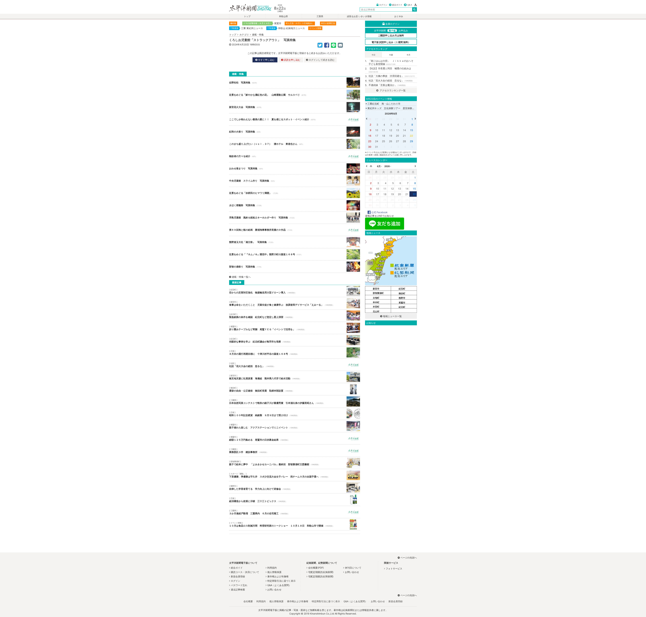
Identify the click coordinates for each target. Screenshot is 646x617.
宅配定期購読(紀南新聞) (320, 572)
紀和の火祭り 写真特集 (294, 132)
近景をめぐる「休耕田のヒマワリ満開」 (294, 193)
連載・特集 (258, 34)
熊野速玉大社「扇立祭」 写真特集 (294, 242)
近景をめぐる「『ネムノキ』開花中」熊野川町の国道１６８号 (294, 254)
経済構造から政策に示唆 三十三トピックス (294, 500)
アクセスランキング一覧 (392, 90)
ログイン (383, 5)
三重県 (320, 16)
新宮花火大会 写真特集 (294, 107)
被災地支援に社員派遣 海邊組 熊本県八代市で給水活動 (294, 377)
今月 (408, 55)
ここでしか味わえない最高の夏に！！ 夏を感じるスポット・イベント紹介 (294, 119)
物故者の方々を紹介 (294, 156)
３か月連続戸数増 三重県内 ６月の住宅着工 (294, 512)
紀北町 (402, 307)
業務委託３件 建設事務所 (294, 451)
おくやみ (398, 16)
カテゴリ (244, 34)
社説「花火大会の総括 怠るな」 (294, 365)
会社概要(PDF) (316, 567)
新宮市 (376, 288)
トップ (247, 16)
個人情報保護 (274, 572)
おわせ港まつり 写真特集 (294, 168)
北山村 (376, 311)
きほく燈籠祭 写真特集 (294, 205)
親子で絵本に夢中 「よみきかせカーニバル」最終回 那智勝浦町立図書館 (294, 463)
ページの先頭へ (408, 557)
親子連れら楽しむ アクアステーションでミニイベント (294, 426)
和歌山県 (283, 16)
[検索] (414, 9)
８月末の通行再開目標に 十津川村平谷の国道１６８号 (294, 352)
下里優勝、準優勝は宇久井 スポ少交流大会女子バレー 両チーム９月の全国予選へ (294, 475)
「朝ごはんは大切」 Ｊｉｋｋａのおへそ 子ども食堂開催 (392, 62)
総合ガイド (397, 5)
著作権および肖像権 (278, 576)
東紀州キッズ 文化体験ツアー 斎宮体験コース (393, 108)
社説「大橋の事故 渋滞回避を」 (392, 75)
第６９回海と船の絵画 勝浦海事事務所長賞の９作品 (294, 230)
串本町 (376, 302)
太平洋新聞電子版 (247, 8)
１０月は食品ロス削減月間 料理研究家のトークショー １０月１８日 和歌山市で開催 (294, 524)
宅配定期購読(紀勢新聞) (320, 576)
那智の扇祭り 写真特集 (294, 267)
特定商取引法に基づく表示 (281, 580)
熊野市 (402, 298)
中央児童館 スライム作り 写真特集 (294, 181)
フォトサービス (394, 568)
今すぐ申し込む (266, 59)
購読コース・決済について (245, 572)
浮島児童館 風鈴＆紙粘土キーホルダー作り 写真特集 (294, 217)
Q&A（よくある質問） (279, 585)
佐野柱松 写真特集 (294, 82)
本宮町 (376, 306)
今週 (391, 55)
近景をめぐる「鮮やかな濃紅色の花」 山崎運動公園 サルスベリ (294, 95)
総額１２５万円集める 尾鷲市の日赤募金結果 (294, 438)
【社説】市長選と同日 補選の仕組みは (390, 70)
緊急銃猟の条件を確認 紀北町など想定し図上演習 (294, 316)
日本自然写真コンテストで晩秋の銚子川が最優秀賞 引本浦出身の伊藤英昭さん (294, 401)
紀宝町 (402, 288)
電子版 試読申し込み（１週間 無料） (391, 42)
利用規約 (272, 567)
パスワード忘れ (239, 585)
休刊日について (353, 567)
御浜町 (402, 293)
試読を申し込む (291, 59)
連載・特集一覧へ (241, 276)
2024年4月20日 (240, 44)
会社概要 (248, 601)
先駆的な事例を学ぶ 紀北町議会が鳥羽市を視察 (294, 340)
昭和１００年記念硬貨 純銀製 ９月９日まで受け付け (294, 414)
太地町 (376, 297)
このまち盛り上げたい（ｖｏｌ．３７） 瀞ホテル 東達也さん (294, 144)
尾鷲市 (402, 302)
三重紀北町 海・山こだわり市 (383, 103)
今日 (373, 55)
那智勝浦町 (378, 293)
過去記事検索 (238, 589)
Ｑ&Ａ (409, 5)
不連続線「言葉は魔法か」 (387, 85)
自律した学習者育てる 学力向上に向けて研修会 (294, 487)
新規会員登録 (238, 576)
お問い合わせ (274, 589)
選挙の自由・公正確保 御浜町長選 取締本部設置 (294, 389)
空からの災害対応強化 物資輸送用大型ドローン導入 (294, 291)
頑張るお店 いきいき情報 (359, 16)
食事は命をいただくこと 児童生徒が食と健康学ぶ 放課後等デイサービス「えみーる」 (294, 303)
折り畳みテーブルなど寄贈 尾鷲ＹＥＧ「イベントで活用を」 (294, 328)
